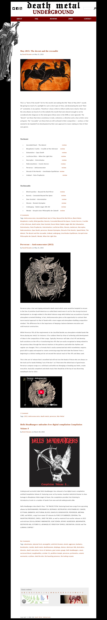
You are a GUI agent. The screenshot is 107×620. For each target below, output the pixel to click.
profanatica (74, 553)
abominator (28, 544)
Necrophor (81, 227)
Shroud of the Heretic (68, 230)
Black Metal (77, 218)
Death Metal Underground (42, 617)
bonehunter (24, 547)
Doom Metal (55, 224)
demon (63, 547)
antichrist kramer (57, 544)
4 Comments (24, 215)
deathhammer (48, 547)
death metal (36, 224)
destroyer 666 (71, 547)
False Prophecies (36, 227)
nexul (81, 550)
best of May (52, 218)
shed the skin (39, 556)
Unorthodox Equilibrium (69, 233)
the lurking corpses (67, 556)
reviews (53, 19)
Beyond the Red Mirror (64, 218)
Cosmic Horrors (76, 221)
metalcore (73, 227)
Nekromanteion (25, 230)
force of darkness (46, 550)
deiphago (57, 547)
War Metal (60, 416)
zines (70, 19)
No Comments (25, 541)
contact (87, 19)
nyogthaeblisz (36, 553)
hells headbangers (72, 550)
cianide (31, 547)
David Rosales (27, 54)
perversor (44, 230)
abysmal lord (37, 544)
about (19, 19)
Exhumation (80, 224)
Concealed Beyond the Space (60, 221)
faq (36, 19)
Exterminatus (24, 227)
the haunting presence (52, 556)
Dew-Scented (45, 224)
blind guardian (39, 221)
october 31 (46, 553)
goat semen (56, 550)
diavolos (23, 550)
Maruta (66, 227)
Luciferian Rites (58, 227)
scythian (31, 556)
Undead (49, 233)
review (64, 145)
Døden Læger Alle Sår (67, 224)
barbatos (79, 544)
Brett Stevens (27, 432)
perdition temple (56, 553)
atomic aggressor (69, 544)
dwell (29, 550)
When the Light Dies (50, 236)
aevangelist (46, 544)
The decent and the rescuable (36, 233)
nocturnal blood (25, 553)
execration (35, 550)
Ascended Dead (41, 218)
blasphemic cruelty (26, 221)
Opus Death (36, 230)
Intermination (47, 227)
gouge (63, 550)
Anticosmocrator (30, 218)
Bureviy (46, 221)
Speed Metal (81, 230)
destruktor (80, 547)
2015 (26, 416)
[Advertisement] (55, 36)
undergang (56, 233)
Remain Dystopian (54, 230)
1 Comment (24, 413)
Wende (39, 236)
